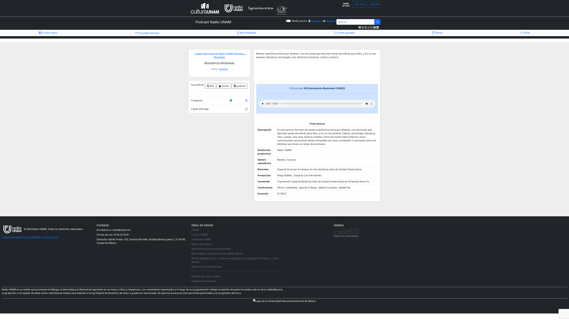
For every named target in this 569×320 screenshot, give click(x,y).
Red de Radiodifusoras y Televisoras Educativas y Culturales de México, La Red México (235, 260)
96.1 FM (359, 4)
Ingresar (316, 21)
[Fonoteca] (346, 232)
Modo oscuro (300, 21)
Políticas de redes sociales (206, 276)
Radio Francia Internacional (206, 266)
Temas (439, 32)
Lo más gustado (345, 32)
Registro (331, 21)
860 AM (374, 4)
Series (526, 32)
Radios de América (201, 244)
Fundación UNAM (201, 239)
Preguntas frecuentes (203, 281)
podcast (241, 86)
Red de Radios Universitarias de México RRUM (217, 253)
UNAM (195, 230)
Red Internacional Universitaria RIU (211, 249)
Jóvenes (223, 69)
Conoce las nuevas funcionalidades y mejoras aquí (30, 237)
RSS (211, 86)
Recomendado (247, 32)
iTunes (225, 86)
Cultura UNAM (199, 234)
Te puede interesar (148, 33)
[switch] (288, 21)
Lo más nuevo (49, 32)
